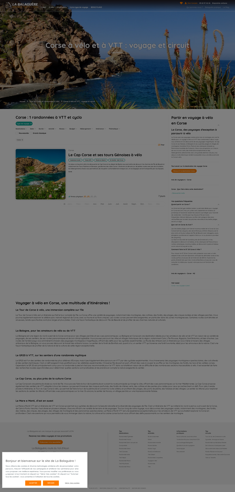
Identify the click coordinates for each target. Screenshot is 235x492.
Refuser (50, 483)
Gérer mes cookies (72, 483)
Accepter (33, 483)
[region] (45, 470)
